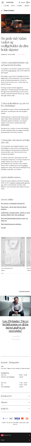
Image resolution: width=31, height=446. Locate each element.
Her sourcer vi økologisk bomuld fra (13, 203)
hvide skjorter (12, 71)
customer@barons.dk (10, 366)
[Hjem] (9, 2)
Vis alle (3, 228)
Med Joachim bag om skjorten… (11, 224)
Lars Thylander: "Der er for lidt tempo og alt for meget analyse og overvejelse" (16, 326)
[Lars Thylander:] (15, 306)
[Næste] (22, 252)
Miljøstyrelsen (5, 125)
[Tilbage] (3, 252)
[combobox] (15, 435)
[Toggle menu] (2, 2)
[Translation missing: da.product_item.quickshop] (23, 265)
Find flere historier (24, 291)
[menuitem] (6, 6)
